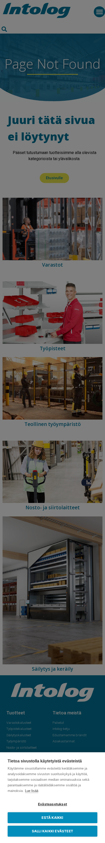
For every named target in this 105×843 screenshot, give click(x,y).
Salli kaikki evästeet (52, 831)
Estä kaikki (52, 818)
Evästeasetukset (52, 804)
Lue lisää (31, 791)
